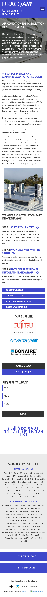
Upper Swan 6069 (24, 494)
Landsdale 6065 (36, 485)
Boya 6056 (41, 505)
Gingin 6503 (29, 479)
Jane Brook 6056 (10, 485)
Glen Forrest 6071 (37, 514)
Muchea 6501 (36, 526)
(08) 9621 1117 (13, 11)
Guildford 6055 (24, 517)
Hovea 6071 (25, 520)
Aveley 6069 (8, 473)
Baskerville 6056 (7, 505)
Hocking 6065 (14, 520)
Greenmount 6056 (11, 517)
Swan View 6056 (39, 491)
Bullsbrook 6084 (24, 508)
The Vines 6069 (11, 494)
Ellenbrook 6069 (17, 479)
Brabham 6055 (11, 476)
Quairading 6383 (7, 532)
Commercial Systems (15, 296)
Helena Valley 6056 (10, 482)
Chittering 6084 (11, 511)
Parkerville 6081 (36, 529)
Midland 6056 (25, 488)
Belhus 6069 (28, 473)
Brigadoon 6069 (22, 476)
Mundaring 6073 (11, 529)
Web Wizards (26, 591)
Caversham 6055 (35, 476)
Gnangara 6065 (40, 479)
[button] (42, 9)
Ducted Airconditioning (16, 307)
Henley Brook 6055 (24, 482)
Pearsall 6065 (6, 491)
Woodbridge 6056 (11, 538)
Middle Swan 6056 (13, 488)
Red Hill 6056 (17, 491)
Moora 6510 (11, 526)
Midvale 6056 (36, 488)
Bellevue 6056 (38, 473)
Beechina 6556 (20, 505)
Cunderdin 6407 (35, 511)
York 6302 (23, 541)
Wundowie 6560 (36, 538)
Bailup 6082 (18, 473)
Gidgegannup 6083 (23, 514)
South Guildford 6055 (38, 532)
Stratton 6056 (27, 491)
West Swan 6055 (17, 497)
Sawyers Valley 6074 (22, 532)
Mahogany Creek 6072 (11, 523)
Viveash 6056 (36, 494)
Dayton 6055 (6, 479)
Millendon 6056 (38, 523)
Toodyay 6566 (35, 535)
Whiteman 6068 (30, 497)
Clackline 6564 (23, 511)
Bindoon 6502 (31, 505)
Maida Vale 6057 (26, 523)
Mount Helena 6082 (23, 526)
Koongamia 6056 (24, 485)
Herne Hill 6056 (38, 482)
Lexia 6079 (33, 520)
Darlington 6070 (9, 514)
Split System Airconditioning (18, 301)
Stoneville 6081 (12, 535)
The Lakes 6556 (24, 535)
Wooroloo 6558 (24, 538)
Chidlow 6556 (35, 508)
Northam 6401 (24, 529)
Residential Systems (14, 290)
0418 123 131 (12, 14)
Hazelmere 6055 (36, 517)
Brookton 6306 (12, 508)
